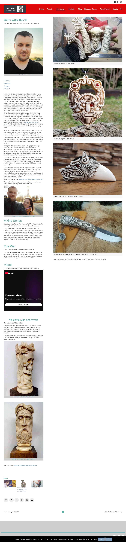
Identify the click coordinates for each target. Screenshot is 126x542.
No (109, 539)
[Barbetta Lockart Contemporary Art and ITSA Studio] (23, 483)
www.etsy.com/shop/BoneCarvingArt (31, 179)
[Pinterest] (22, 500)
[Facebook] (11, 500)
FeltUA (6, 487)
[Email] (32, 500)
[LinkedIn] (27, 500)
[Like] (6, 500)
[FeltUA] (10, 483)
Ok (101, 539)
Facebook (7, 80)
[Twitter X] (16, 500)
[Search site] (121, 9)
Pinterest (7, 88)
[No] (124, 539)
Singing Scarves (35, 487)
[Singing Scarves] (37, 483)
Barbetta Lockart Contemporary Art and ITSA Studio (22, 489)
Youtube (6, 86)
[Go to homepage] (15, 9)
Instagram (7, 83)
